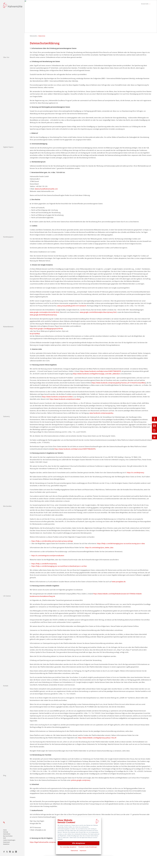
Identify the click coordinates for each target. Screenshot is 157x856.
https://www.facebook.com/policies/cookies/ (57, 397)
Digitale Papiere (8, 147)
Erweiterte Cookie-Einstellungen (88, 847)
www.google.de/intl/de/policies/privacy (43, 315)
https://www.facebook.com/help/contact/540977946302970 (100, 371)
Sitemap (5, 832)
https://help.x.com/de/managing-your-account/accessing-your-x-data (121, 543)
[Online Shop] (154, 437)
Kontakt (5, 686)
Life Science (7, 596)
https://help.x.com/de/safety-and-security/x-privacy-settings (52, 541)
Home (5, 830)
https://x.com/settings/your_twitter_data (99, 547)
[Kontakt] (154, 425)
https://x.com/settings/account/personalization (47, 555)
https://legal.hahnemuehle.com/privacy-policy (46, 842)
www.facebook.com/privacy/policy (101, 413)
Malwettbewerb (8, 327)
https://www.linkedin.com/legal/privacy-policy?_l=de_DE (97, 738)
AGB (4, 838)
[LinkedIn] (16, 852)
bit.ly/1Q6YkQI (35, 334)
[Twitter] (7, 852)
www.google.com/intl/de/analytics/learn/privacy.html (98, 312)
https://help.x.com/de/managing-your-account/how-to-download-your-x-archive (59, 566)
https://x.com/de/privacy (135, 472)
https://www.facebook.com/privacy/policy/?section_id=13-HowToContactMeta (118, 383)
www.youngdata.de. (119, 582)
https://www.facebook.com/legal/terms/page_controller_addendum (96, 374)
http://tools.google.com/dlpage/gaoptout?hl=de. (46, 329)
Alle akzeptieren (78, 843)
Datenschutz (6, 834)
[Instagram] (10, 852)
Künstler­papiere (8, 237)
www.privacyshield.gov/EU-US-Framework (71, 306)
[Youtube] (13, 852)
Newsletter (6, 844)
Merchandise (7, 506)
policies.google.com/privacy (80, 780)
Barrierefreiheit (7, 836)
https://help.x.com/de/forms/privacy (44, 564)
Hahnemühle (33, 36)
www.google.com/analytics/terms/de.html (44, 312)
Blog (4, 775)
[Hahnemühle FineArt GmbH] (12, 5)
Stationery (6, 416)
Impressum (6, 842)
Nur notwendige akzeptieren (68, 847)
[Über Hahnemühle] (154, 419)
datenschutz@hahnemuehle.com (46, 189)
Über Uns (6, 57)
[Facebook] (4, 852)
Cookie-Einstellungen (9, 840)
